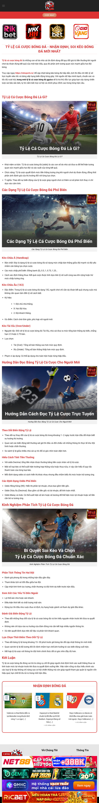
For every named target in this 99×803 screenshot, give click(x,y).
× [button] (91, 360)
